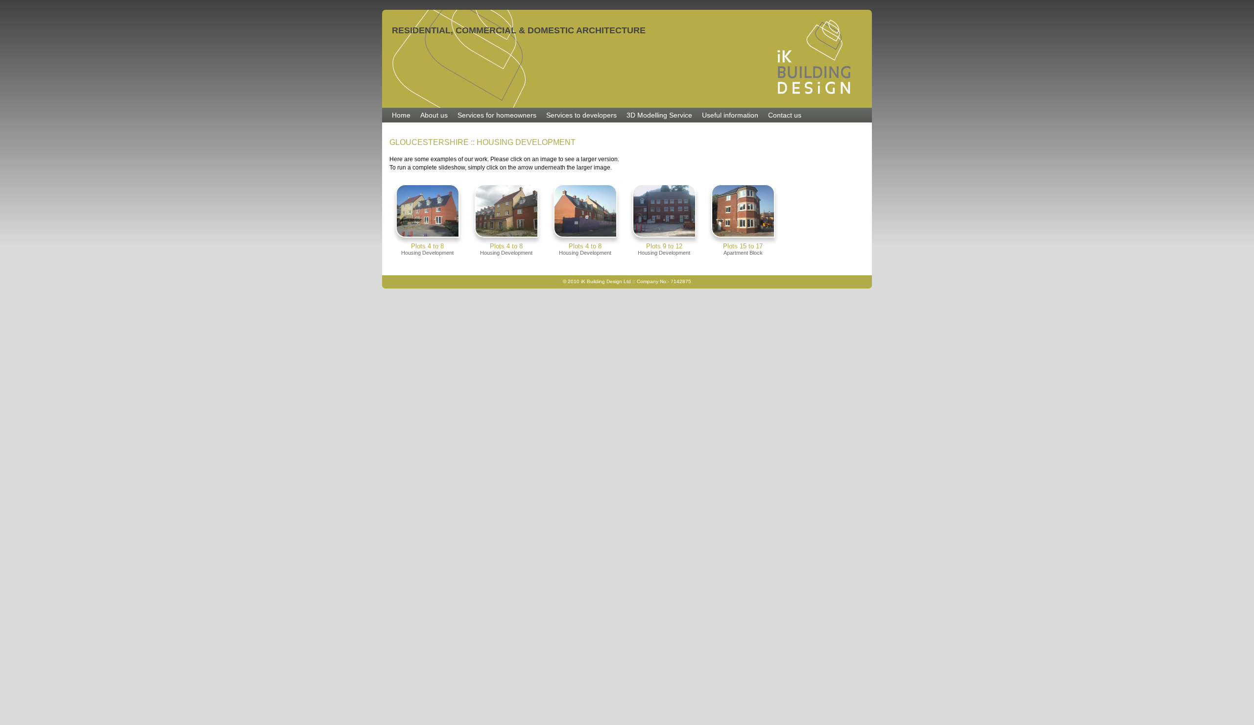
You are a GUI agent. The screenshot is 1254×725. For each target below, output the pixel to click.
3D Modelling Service (659, 115)
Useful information (730, 115)
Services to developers (581, 115)
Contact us (784, 115)
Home (401, 115)
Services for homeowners (497, 115)
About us (434, 115)
